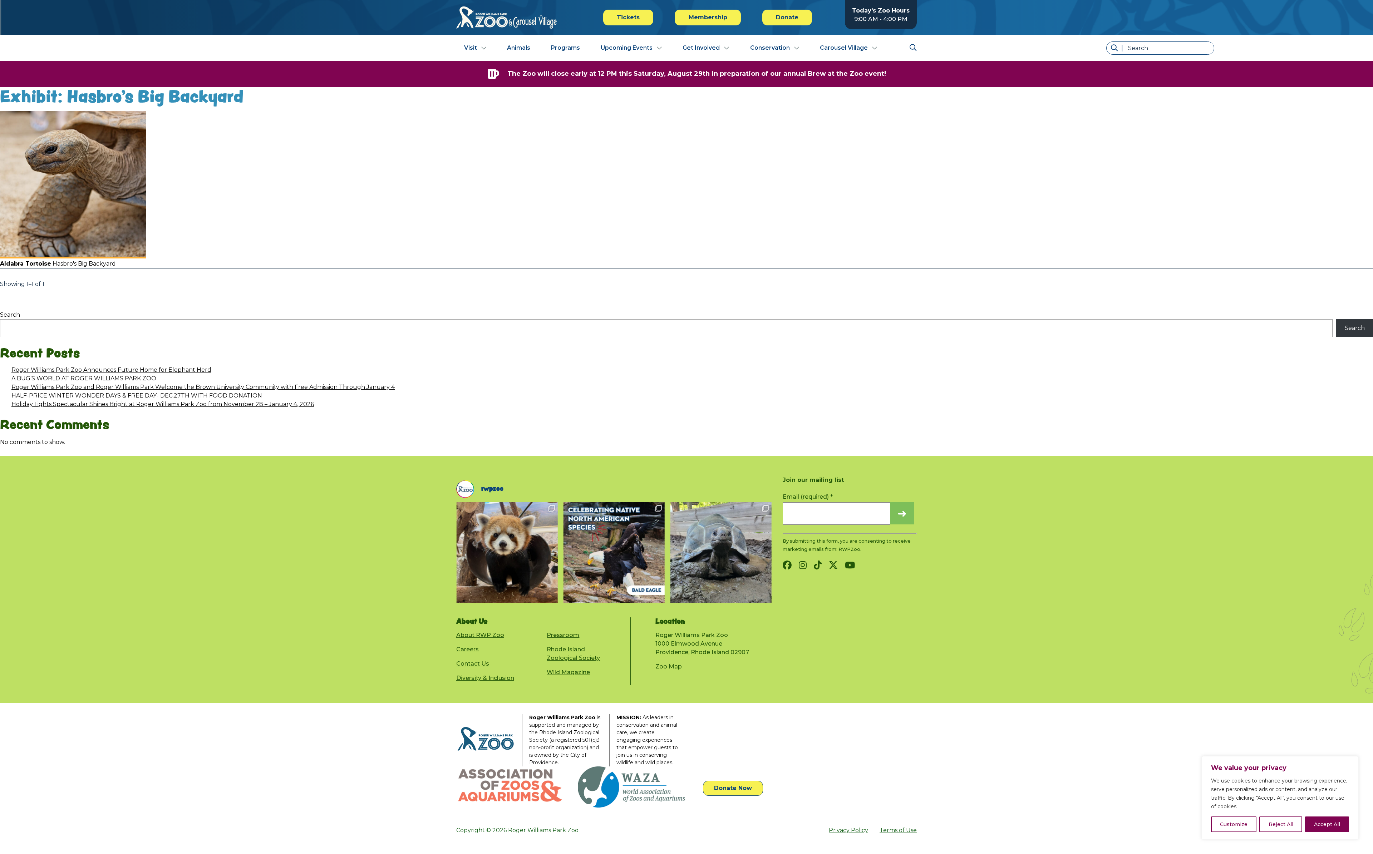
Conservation (770, 47)
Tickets (628, 17)
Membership (708, 17)
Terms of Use (898, 830)
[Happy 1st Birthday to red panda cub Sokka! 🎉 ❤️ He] (506, 552)
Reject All (1281, 824)
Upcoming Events (627, 47)
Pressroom (563, 635)
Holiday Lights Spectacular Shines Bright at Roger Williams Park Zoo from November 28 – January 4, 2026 (162, 404)
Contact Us (472, 663)
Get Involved (701, 47)
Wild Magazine (568, 672)
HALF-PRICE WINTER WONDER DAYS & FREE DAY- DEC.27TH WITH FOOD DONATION (136, 395)
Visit (470, 47)
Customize (1233, 824)
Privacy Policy (848, 830)
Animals (518, 47)
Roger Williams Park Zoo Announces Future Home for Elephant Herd (111, 369)
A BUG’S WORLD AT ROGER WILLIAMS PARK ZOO (83, 378)
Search (10, 314)
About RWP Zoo (480, 635)
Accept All (1327, 824)
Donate (787, 17)
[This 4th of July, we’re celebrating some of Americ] (613, 552)
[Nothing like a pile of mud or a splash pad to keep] (720, 552)
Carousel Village (844, 47)
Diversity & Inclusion (485, 678)
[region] (1280, 798)
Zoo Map (668, 666)
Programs (565, 47)
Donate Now (733, 788)
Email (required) (808, 496)
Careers (467, 649)
